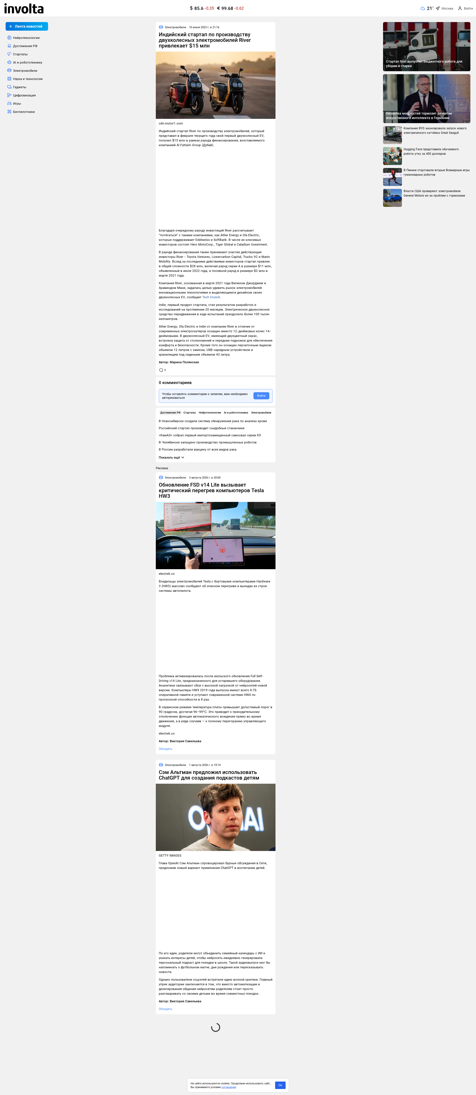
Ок (280, 1085)
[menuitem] (27, 37)
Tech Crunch (211, 297)
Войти (261, 395)
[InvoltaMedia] (24, 8)
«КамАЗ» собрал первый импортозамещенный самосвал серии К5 (210, 435)
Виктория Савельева (185, 741)
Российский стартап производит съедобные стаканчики (201, 428)
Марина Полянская (184, 362)
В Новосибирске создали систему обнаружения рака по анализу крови (213, 421)
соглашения (228, 1087)
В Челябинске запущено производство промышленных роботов (208, 442)
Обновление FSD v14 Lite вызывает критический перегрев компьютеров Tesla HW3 (211, 490)
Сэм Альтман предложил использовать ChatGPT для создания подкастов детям (209, 775)
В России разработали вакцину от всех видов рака (197, 449)
